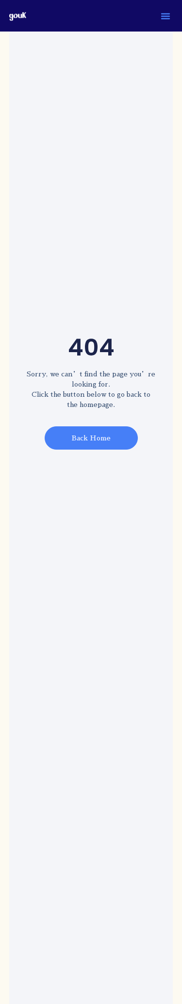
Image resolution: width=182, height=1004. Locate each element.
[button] (165, 16)
